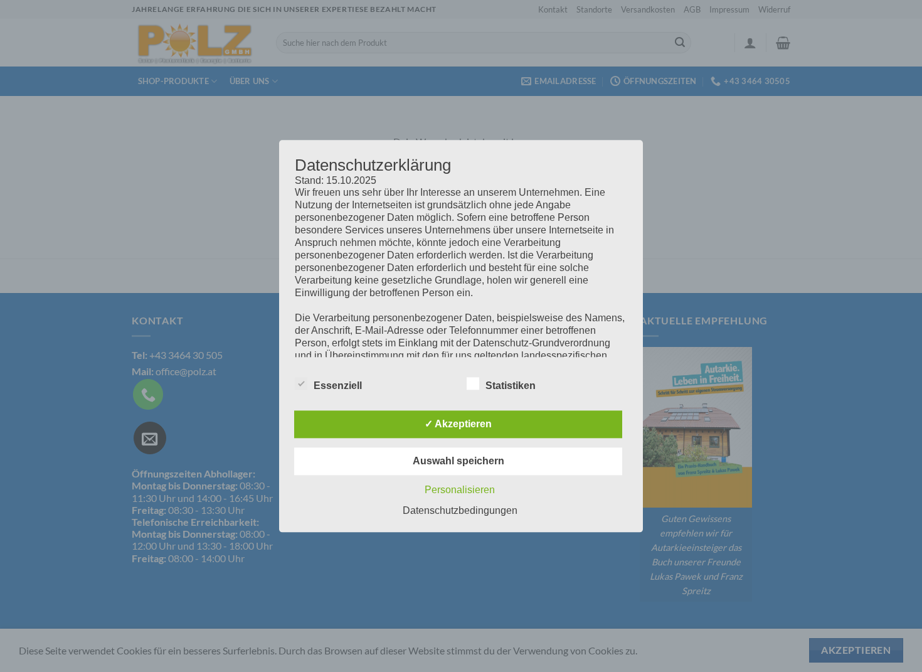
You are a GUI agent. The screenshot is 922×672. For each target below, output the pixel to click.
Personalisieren (460, 489)
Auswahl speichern (458, 461)
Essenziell (338, 385)
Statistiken (510, 385)
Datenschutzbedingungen (460, 510)
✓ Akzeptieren (458, 424)
